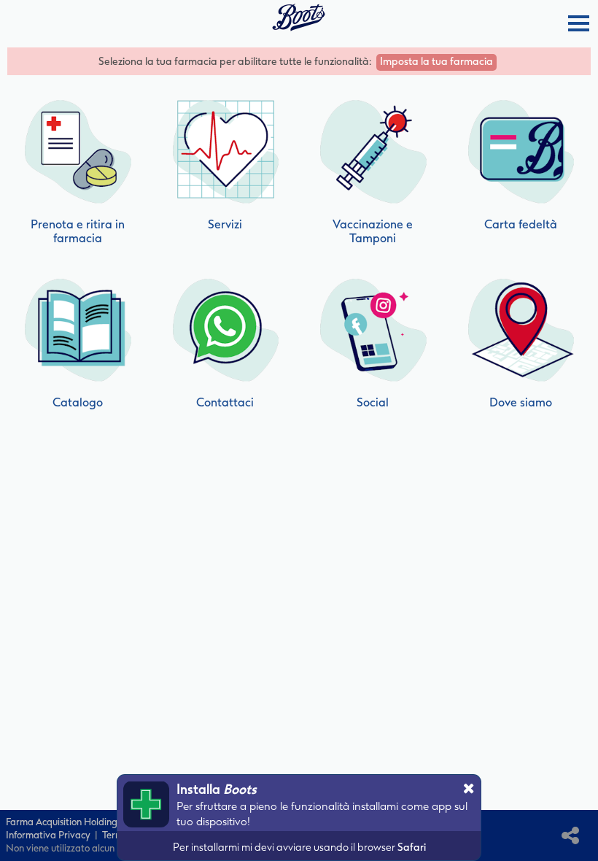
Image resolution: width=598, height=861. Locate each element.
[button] (577, 23)
